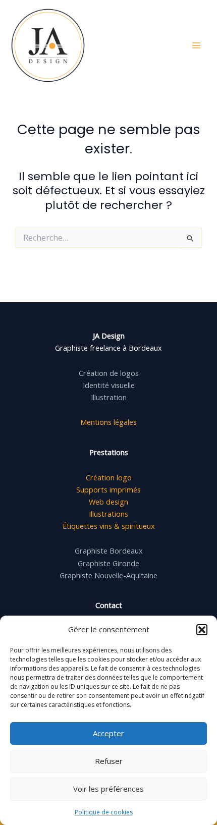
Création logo (109, 477)
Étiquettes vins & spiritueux (109, 526)
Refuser (109, 761)
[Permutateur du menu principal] (196, 45)
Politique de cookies (104, 812)
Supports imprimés (108, 489)
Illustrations (108, 514)
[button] (202, 630)
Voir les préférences (108, 789)
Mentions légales (108, 422)
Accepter (108, 733)
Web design (108, 502)
